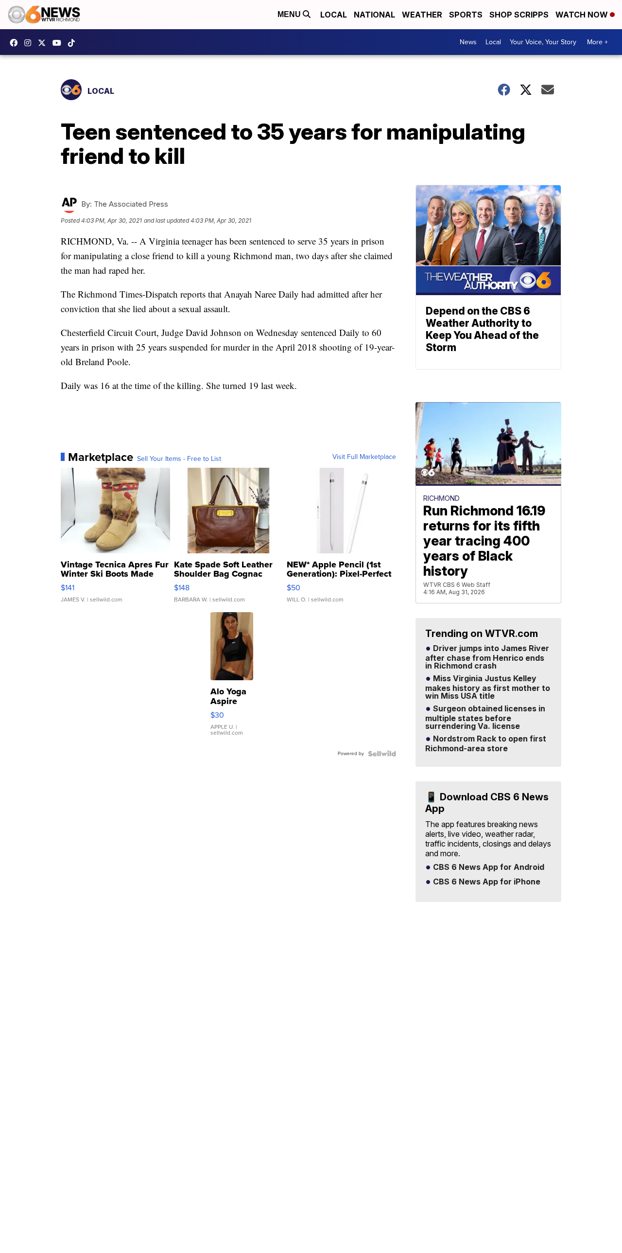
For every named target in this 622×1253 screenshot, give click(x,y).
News (468, 42)
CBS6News (16, 43)
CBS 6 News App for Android (487, 867)
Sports (466, 14)
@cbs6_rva (74, 43)
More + (597, 42)
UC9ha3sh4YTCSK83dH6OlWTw (59, 43)
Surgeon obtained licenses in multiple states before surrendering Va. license (485, 718)
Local (333, 14)
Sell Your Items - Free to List (179, 459)
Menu (290, 14)
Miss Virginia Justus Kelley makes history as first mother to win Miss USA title (487, 687)
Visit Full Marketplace (364, 457)
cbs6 (30, 43)
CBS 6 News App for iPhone (485, 882)
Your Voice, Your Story (543, 42)
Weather (422, 14)
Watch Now (582, 14)
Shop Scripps (519, 14)
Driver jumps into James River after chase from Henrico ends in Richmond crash (487, 657)
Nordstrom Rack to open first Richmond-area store (485, 744)
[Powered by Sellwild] (382, 753)
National (374, 14)
